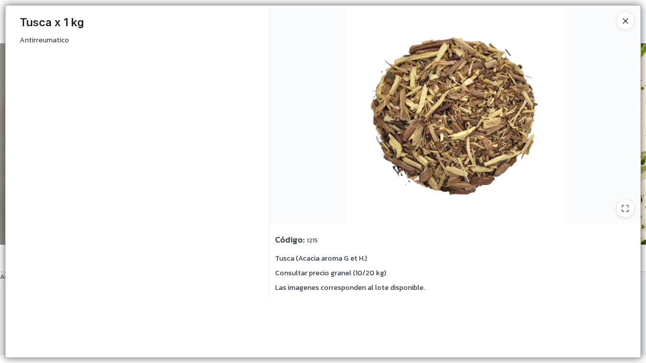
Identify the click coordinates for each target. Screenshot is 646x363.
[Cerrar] (625, 21)
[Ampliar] (625, 208)
